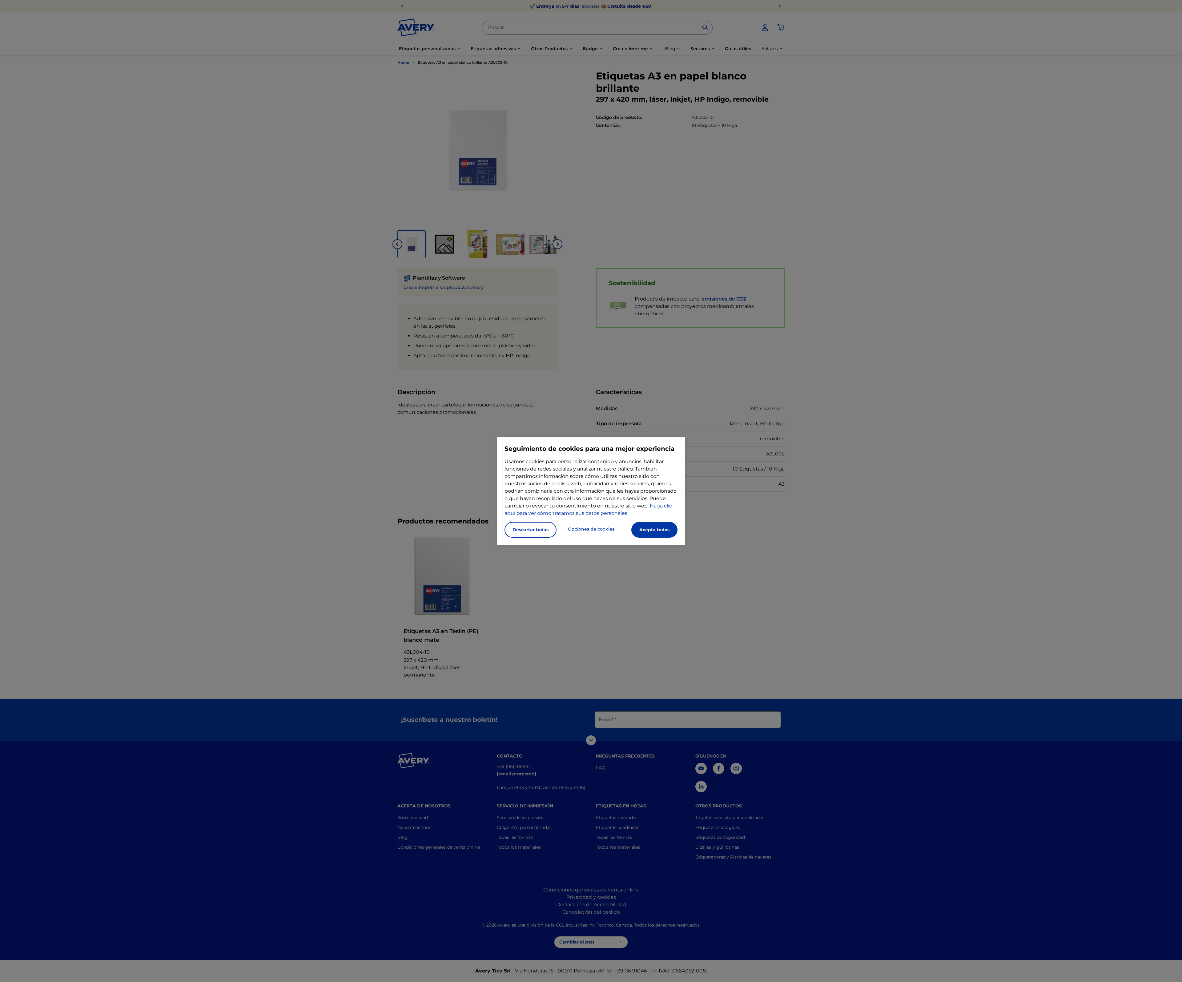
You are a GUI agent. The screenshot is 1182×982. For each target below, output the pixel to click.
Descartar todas (531, 529)
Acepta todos (654, 529)
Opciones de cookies (591, 529)
